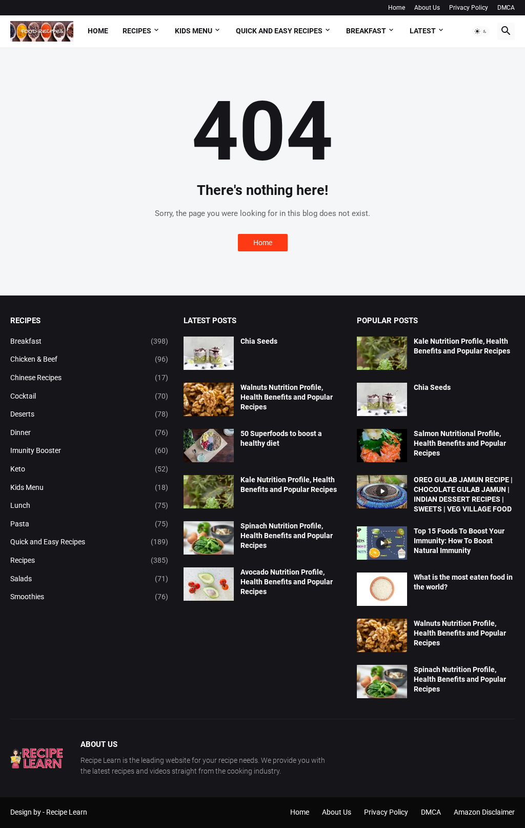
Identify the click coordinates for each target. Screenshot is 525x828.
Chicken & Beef (89, 359)
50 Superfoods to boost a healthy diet (281, 438)
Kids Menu (89, 487)
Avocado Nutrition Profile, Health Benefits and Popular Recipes (286, 582)
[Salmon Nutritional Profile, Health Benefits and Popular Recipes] (382, 445)
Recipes (137, 31)
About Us (427, 7)
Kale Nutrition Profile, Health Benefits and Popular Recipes (288, 485)
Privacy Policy (468, 7)
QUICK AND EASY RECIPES (279, 31)
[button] (481, 31)
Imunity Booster (89, 450)
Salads (89, 579)
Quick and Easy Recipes (89, 542)
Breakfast (89, 341)
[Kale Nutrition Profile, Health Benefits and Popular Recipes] (209, 491)
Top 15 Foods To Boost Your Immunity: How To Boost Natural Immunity (459, 541)
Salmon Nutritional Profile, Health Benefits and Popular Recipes (460, 443)
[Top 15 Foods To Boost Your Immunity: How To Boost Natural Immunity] (382, 543)
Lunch (89, 505)
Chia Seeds (258, 341)
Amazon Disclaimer (484, 812)
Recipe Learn (66, 812)
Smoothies (89, 597)
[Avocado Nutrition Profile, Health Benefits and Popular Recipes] (209, 584)
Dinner (89, 432)
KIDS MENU (193, 31)
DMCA (506, 7)
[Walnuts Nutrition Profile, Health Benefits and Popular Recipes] (209, 399)
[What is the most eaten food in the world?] (382, 589)
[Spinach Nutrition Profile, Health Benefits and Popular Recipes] (209, 538)
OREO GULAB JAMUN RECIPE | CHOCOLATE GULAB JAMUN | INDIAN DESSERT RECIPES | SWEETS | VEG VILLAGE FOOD (463, 494)
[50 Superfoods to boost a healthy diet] (209, 445)
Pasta (89, 524)
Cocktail (89, 396)
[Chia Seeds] (209, 353)
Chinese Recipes (89, 377)
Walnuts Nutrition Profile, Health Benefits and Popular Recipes (286, 397)
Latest (423, 31)
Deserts (89, 414)
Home (396, 7)
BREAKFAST (366, 31)
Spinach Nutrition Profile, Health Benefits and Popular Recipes (286, 535)
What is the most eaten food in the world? (463, 582)
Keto (89, 469)
